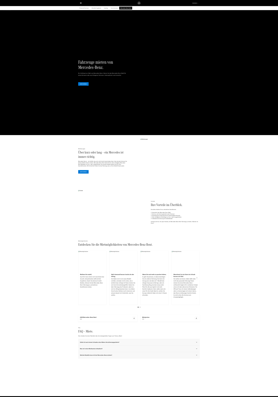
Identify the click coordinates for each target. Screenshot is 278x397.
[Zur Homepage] (139, 3)
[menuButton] (80, 3)
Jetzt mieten (83, 84)
